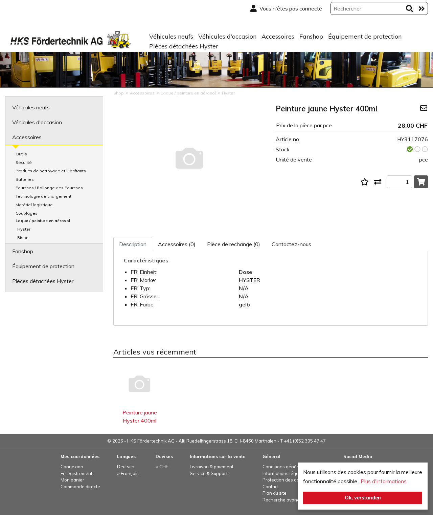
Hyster (23, 229)
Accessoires (277, 36)
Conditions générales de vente (294, 466)
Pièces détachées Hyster (183, 46)
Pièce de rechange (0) (233, 244)
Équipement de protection (365, 36)
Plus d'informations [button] (384, 481)
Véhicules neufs (171, 36)
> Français (128, 473)
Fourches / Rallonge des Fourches (49, 187)
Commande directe (80, 486)
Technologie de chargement (43, 196)
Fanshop (311, 36)
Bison (22, 237)
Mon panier (72, 479)
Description (132, 244)
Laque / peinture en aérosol (43, 220)
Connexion (72, 466)
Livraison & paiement (211, 466)
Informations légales (284, 473)
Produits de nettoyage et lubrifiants (51, 170)
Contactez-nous (291, 244)
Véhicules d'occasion (227, 36)
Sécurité (24, 162)
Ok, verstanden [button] (363, 498)
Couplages (27, 213)
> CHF (162, 466)
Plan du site (275, 493)
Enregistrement (76, 473)
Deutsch (125, 466)
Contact (271, 486)
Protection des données (288, 479)
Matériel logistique (34, 204)
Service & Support (209, 473)
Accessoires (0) (177, 244)
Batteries (25, 179)
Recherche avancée (284, 499)
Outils (21, 153)
